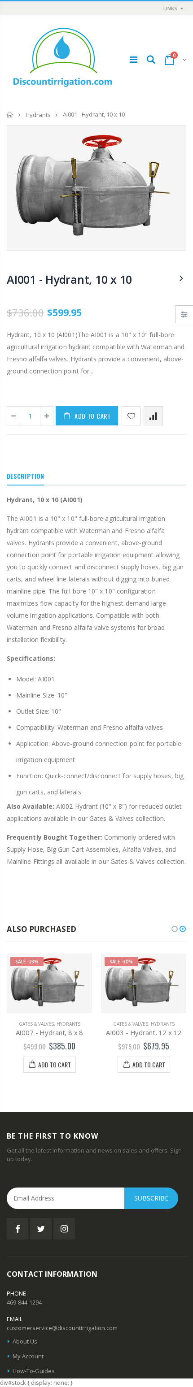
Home (10, 114)
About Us (25, 1341)
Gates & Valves (36, 1024)
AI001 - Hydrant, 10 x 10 (69, 279)
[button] (175, 928)
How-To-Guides (34, 1371)
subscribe (151, 1198)
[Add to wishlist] (131, 415)
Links (170, 8)
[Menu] (133, 59)
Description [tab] (25, 476)
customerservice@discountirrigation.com (62, 1328)
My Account (28, 1356)
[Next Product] (181, 278)
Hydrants (38, 115)
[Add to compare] (153, 415)
